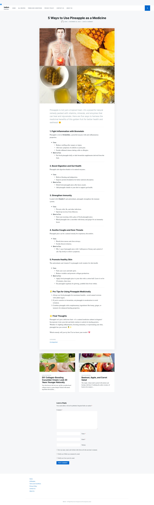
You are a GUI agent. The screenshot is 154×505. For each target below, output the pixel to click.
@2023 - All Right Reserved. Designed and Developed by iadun (77, 501)
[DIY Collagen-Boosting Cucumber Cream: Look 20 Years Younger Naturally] (57, 362)
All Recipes (21, 8)
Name (84, 433)
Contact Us (60, 8)
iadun (6, 7)
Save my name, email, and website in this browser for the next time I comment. (77, 450)
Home (14, 8)
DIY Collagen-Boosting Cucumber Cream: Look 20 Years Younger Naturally (54, 379)
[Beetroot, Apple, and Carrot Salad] (97, 362)
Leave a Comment (87, 21)
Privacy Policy (49, 8)
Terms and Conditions (35, 8)
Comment (59, 410)
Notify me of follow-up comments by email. (69, 454)
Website (84, 445)
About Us (69, 8)
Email (84, 439)
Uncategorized (54, 342)
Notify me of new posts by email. (66, 458)
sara (65, 21)
